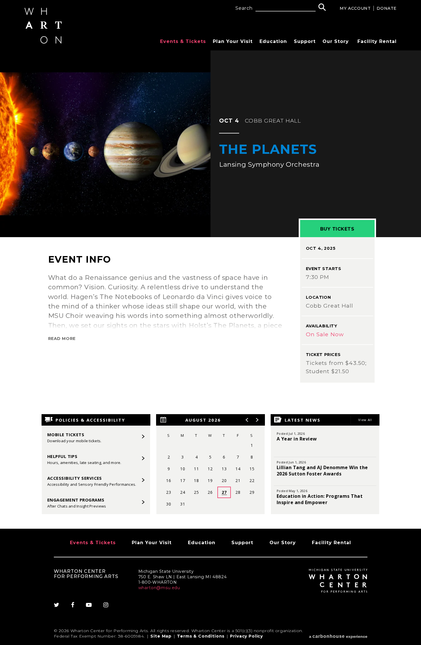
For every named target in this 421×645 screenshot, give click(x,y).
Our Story (335, 41)
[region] (210, 464)
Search (244, 8)
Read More (62, 338)
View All (365, 420)
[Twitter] (59, 605)
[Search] (322, 8)
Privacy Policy (246, 636)
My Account (355, 8)
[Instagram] (106, 605)
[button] (247, 420)
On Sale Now (325, 334)
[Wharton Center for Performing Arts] (43, 42)
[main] (210, 289)
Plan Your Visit (233, 41)
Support (305, 41)
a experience (338, 636)
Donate (387, 8)
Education (273, 41)
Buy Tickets (337, 229)
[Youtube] (89, 605)
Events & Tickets (183, 41)
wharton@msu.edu (159, 587)
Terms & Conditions (201, 636)
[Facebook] (72, 605)
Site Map (161, 636)
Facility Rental (377, 41)
